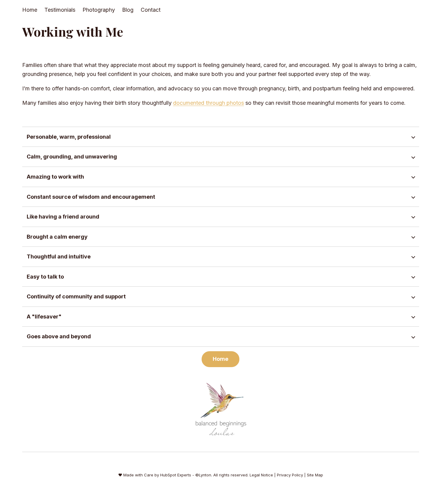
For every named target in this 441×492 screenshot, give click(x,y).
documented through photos (208, 103)
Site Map (315, 474)
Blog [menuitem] (128, 10)
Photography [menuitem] (98, 10)
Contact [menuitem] (150, 10)
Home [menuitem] (29, 10)
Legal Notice (261, 474)
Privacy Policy (290, 474)
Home (220, 359)
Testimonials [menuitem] (59, 10)
